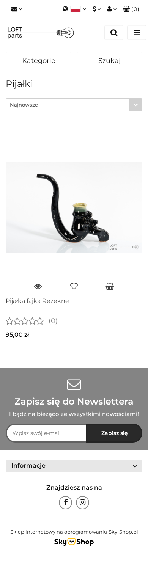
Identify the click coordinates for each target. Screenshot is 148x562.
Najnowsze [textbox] (24, 105)
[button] (131, 9)
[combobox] (74, 104)
